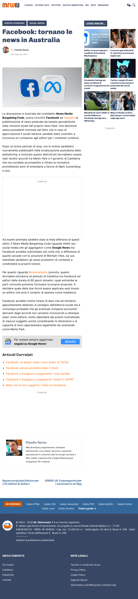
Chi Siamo (8, 564)
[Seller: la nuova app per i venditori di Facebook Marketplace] (97, 38)
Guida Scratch (66, 508)
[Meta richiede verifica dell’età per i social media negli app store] (123, 100)
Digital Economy (14, 23)
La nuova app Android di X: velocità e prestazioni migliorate (122, 53)
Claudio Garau (21, 50)
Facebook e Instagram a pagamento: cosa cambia (38, 373)
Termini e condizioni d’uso (85, 564)
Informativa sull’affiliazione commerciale (93, 585)
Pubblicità (8, 574)
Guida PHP (88, 504)
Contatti (6, 579)
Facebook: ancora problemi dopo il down (32, 368)
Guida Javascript (69, 504)
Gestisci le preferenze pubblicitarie (35, 540)
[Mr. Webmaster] (7, 525)
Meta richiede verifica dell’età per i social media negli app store (122, 115)
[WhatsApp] (70, 50)
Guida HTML (33, 504)
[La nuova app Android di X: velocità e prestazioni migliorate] (123, 38)
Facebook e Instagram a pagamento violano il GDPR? (40, 379)
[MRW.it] (11, 5)
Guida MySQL (105, 504)
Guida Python (124, 504)
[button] (133, 5)
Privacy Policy (78, 569)
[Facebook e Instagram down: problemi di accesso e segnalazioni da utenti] (97, 68)
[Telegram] (78, 50)
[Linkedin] (63, 50)
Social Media (37, 23)
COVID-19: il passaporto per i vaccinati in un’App (63, 482)
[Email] (78, 57)
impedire (69, 117)
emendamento (39, 272)
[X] (55, 50)
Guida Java (48, 508)
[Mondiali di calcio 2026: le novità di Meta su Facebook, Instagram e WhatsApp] (97, 100)
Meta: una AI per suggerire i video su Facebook (36, 385)
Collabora (7, 569)
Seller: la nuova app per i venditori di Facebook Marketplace (96, 53)
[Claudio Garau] (6, 50)
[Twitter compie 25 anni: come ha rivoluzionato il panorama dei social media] (123, 68)
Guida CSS (50, 504)
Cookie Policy (78, 574)
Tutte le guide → (87, 508)
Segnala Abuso (79, 579)
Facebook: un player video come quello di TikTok (37, 362)
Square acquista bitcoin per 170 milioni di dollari (20, 482)
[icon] (128, 5)
